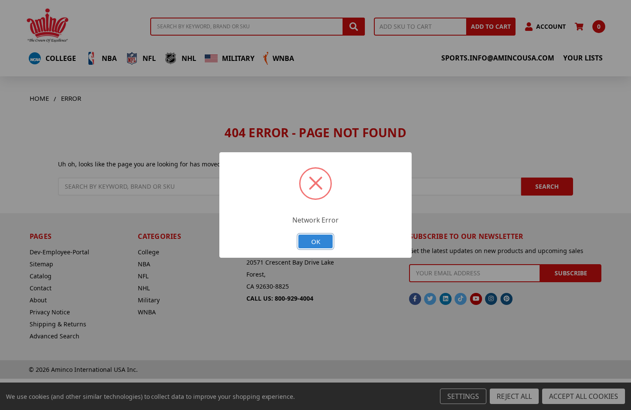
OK (315, 241)
